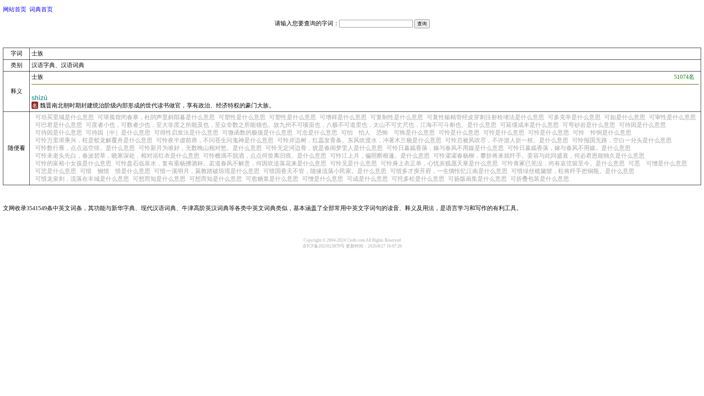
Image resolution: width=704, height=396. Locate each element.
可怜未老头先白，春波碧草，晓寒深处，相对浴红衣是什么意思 (117, 156)
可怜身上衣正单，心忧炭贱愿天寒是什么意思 (439, 163)
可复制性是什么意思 (396, 117)
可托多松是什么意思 (418, 179)
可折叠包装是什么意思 (539, 179)
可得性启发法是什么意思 (186, 132)
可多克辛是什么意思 (574, 117)
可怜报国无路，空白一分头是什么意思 (622, 140)
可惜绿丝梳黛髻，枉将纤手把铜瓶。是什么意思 (572, 171)
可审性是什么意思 (672, 117)
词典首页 (41, 9)
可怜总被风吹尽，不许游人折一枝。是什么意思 (506, 140)
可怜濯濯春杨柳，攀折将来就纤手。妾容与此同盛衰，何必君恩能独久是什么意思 (539, 156)
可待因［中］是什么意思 (118, 132)
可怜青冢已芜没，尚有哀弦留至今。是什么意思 (563, 163)
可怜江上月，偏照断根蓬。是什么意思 (380, 156)
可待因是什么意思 (642, 125)
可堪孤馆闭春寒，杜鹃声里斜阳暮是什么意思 (156, 117)
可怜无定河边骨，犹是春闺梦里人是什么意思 (324, 148)
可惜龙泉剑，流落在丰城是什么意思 (82, 179)
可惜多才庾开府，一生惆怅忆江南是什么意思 (448, 171)
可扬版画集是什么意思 (477, 179)
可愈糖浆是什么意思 (272, 179)
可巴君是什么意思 (58, 125)
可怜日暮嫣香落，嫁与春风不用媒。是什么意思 (569, 148)
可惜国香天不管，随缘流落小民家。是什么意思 (324, 171)
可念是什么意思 (316, 132)
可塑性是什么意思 (242, 117)
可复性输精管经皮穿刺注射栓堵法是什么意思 (485, 117)
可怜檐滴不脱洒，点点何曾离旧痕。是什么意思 (264, 156)
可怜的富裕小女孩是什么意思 (73, 163)
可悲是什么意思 (55, 171)
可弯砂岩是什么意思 (588, 125)
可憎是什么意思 (322, 179)
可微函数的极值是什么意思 (257, 132)
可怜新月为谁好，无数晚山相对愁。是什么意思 (200, 148)
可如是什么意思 (624, 117)
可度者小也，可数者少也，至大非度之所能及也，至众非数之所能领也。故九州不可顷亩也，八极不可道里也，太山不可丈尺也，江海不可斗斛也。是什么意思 (291, 125)
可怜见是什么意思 (353, 163)
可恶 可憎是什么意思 (657, 163)
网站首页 (14, 9)
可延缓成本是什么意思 (529, 125)
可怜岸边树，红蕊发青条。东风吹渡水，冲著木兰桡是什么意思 (359, 140)
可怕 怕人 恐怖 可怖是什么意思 (388, 132)
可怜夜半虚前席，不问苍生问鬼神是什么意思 (215, 140)
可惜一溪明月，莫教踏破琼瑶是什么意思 (207, 171)
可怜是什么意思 (459, 132)
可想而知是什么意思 (159, 179)
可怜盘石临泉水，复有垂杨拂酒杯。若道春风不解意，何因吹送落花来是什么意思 (220, 163)
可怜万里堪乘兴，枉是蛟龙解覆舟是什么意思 (94, 140)
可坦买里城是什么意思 (64, 117)
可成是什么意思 (367, 179)
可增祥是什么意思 (343, 117)
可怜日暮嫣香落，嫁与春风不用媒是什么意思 (445, 148)
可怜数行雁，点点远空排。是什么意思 (85, 148)
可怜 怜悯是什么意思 (602, 132)
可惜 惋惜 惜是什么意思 (115, 171)
